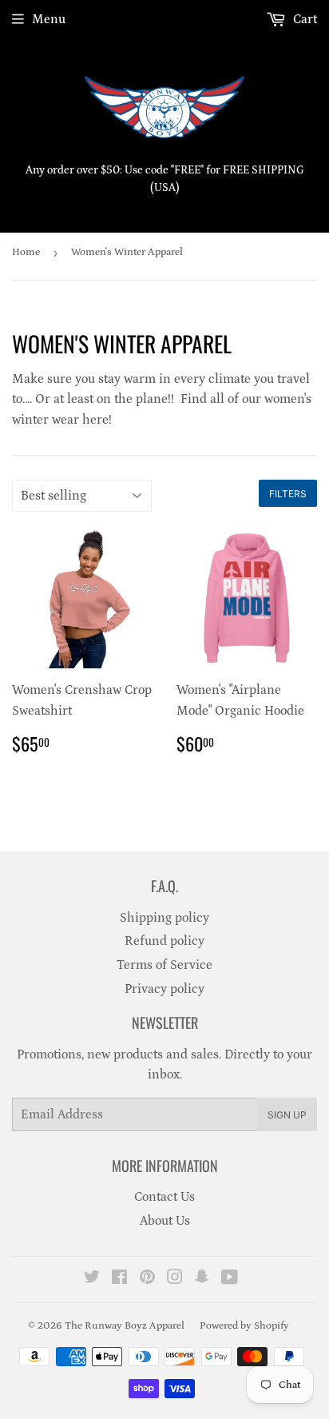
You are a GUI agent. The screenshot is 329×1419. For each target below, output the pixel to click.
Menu (48, 19)
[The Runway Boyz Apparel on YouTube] (229, 1279)
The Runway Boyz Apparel (124, 1326)
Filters (288, 494)
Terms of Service (164, 965)
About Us (165, 1221)
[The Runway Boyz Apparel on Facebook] (119, 1279)
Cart (303, 19)
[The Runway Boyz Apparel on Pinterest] (147, 1279)
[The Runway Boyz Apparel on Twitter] (92, 1279)
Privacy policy (164, 989)
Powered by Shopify (244, 1326)
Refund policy (164, 941)
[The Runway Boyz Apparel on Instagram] (175, 1279)
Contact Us (164, 1197)
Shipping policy (164, 918)
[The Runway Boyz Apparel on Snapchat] (202, 1279)
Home (26, 252)
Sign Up (287, 1115)
